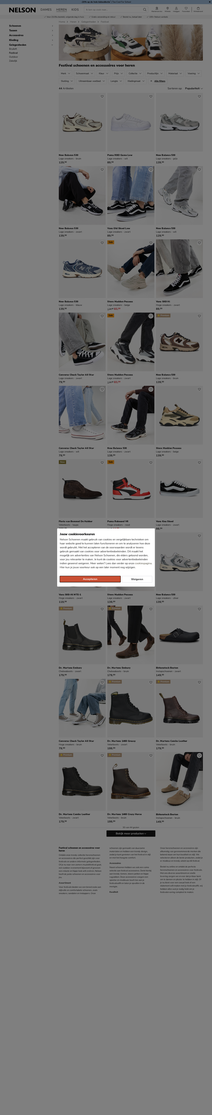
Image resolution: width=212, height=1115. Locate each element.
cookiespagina (143, 563)
